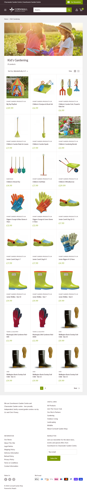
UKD (60, 331)
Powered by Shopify (10, 488)
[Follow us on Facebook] (5, 479)
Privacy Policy (9, 459)
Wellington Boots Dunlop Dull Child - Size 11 (16, 376)
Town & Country (12, 331)
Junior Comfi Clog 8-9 (40, 259)
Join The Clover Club (54, 409)
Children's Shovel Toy (13, 182)
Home (6, 19)
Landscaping (51, 422)
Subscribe (53, 458)
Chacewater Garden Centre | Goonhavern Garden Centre (22, 2)
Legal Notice (8, 446)
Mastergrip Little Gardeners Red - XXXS (43, 336)
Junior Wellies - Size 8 (65, 297)
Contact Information (11, 466)
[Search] (69, 9)
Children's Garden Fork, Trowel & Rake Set (69, 105)
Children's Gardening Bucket (68, 144)
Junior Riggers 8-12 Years (67, 259)
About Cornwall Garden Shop (57, 429)
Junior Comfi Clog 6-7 (13, 259)
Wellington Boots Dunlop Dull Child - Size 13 (68, 376)
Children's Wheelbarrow (66, 182)
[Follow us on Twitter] (9, 479)
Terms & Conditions (11, 463)
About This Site (9, 443)
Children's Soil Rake (39, 182)
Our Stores (8, 440)
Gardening (50, 415)
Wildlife (50, 425)
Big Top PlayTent (11, 104)
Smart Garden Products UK (16, 101)
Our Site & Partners (54, 412)
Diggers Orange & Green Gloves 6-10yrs (43, 220)
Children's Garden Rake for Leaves (17, 144)
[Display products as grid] (75, 71)
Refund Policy (9, 456)
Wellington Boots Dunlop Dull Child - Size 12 (42, 376)
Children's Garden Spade (40, 144)
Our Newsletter (76, 2)
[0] (81, 10)
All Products (51, 405)
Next (75, 388)
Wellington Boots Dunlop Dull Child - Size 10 (68, 336)
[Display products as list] (78, 71)
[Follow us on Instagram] (13, 479)
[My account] (77, 10)
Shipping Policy (9, 449)
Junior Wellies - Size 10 (13, 297)
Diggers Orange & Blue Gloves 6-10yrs (16, 220)
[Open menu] (5, 10)
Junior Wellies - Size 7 (39, 297)
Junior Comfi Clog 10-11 (66, 219)
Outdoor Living (52, 419)
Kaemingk (9, 179)
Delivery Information (11, 453)
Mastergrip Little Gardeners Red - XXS (17, 336)
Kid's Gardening (15, 19)
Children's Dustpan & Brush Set (43, 104)
